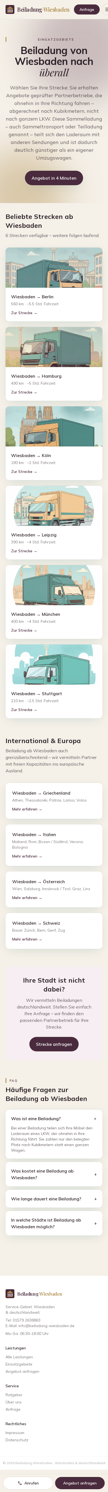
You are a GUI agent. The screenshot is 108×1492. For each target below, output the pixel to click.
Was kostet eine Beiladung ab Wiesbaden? (54, 1174)
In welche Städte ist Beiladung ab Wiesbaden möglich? (54, 1223)
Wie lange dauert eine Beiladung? (54, 1199)
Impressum (15, 1432)
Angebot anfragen (22, 1371)
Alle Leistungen (19, 1356)
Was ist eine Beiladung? (54, 1119)
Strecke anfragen (54, 1044)
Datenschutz (17, 1439)
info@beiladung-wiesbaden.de (46, 1325)
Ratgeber (14, 1394)
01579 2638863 (26, 1320)
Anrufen (31, 1483)
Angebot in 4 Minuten (54, 178)
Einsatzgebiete (19, 1364)
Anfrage (86, 9)
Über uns (14, 1402)
